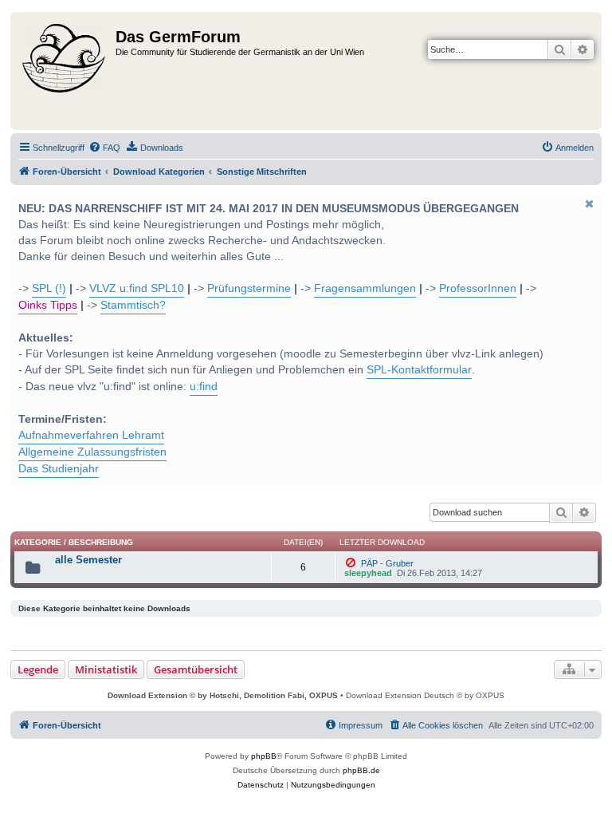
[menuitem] (104, 147)
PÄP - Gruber (386, 563)
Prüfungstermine (249, 288)
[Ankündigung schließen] (588, 203)
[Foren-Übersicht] (65, 71)
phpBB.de (361, 770)
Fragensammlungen (365, 288)
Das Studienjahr (58, 469)
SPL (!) (49, 288)
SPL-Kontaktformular (419, 370)
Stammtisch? (133, 305)
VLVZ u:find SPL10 (136, 288)
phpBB (264, 756)
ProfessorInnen (477, 288)
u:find (204, 387)
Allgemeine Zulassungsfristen (92, 452)
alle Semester (88, 560)
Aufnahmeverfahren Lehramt (91, 435)
